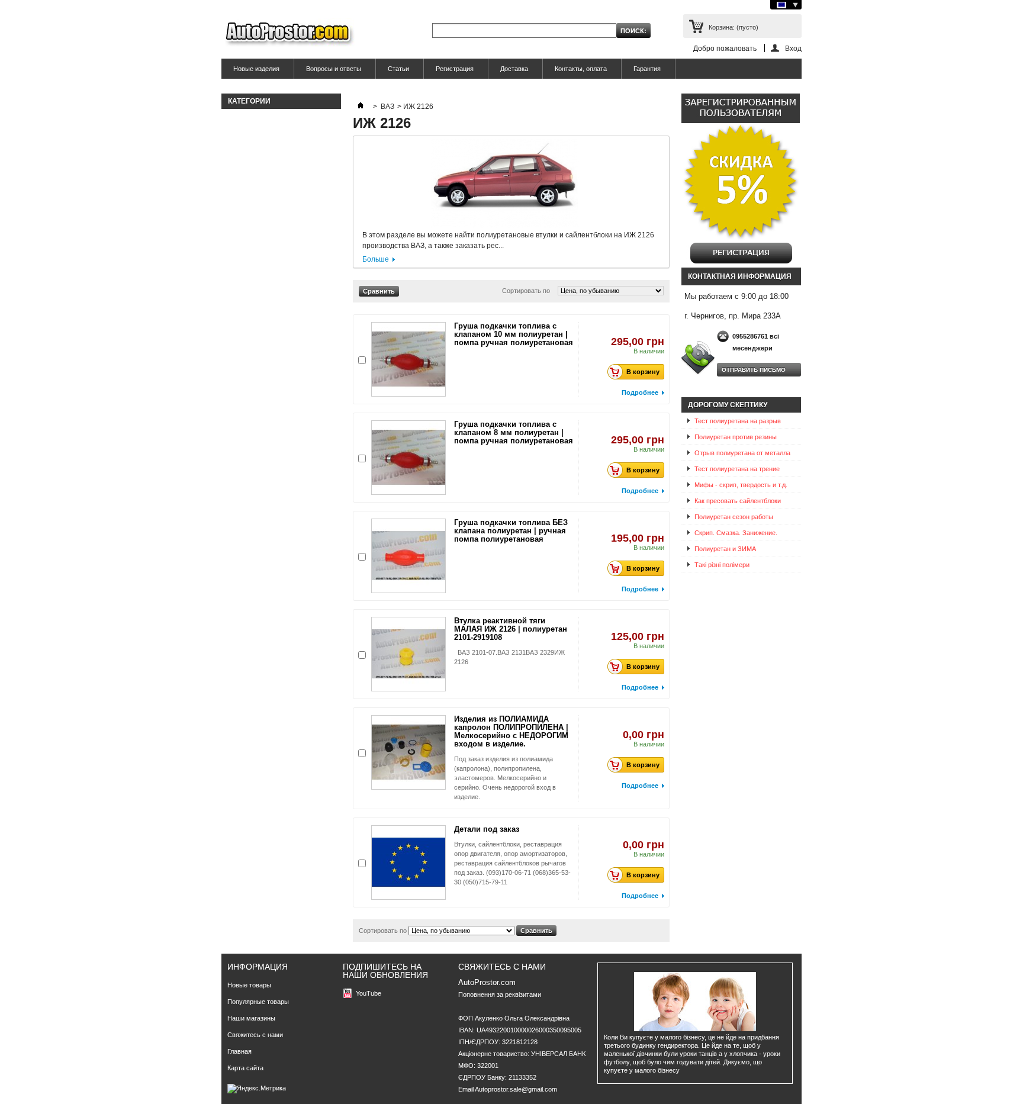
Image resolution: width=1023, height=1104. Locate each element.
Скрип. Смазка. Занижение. (735, 532)
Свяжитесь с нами (255, 1034)
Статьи (398, 68)
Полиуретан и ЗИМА (725, 548)
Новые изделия (256, 68)
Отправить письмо (754, 369)
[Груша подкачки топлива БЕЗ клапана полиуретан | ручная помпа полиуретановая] (408, 556)
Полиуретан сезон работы (733, 516)
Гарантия (647, 68)
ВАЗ (387, 106)
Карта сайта (245, 1067)
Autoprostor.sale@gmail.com (516, 1089)
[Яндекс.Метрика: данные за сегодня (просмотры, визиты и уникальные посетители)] (256, 1088)
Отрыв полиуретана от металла (742, 452)
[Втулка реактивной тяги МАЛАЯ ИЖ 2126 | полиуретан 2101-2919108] (408, 654)
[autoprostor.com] (288, 34)
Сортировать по (526, 290)
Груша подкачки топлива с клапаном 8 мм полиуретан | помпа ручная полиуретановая (513, 432)
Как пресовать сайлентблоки (737, 500)
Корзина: (733, 27)
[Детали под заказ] (408, 862)
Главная (239, 1051)
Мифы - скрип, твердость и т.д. (740, 484)
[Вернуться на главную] (360, 106)
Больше (375, 259)
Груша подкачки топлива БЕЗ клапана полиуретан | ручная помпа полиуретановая (511, 530)
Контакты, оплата (581, 68)
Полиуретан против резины (735, 436)
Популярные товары (258, 1001)
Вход (793, 48)
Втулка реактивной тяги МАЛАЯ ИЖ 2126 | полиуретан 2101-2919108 (510, 629)
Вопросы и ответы (333, 68)
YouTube (368, 993)
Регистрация (455, 68)
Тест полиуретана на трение (737, 468)
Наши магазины (251, 1018)
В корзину (643, 371)
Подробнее (640, 392)
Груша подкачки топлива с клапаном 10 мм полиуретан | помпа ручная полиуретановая (513, 334)
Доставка (514, 68)
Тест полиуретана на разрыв (737, 420)
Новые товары (249, 985)
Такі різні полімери (721, 564)
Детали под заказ (486, 829)
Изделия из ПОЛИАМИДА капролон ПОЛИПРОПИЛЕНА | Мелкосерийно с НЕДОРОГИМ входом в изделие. (511, 731)
